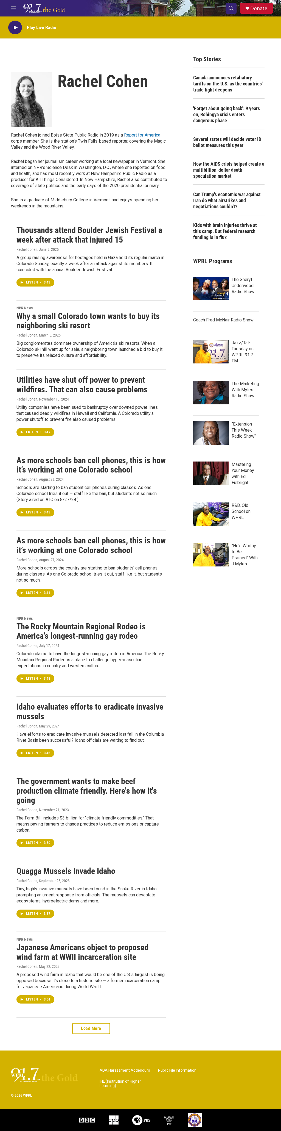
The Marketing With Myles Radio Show (245, 389)
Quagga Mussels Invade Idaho (65, 871)
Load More (91, 1028)
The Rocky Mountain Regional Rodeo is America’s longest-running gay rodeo (81, 631)
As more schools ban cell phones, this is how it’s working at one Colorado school (91, 465)
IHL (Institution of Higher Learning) (120, 1083)
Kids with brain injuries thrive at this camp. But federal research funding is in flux (225, 231)
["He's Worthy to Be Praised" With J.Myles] (211, 554)
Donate (258, 8)
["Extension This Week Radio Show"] (211, 433)
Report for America (142, 135)
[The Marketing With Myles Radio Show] (211, 392)
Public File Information (177, 1070)
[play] (15, 27)
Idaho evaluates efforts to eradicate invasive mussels (89, 711)
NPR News (24, 308)
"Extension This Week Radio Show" (244, 430)
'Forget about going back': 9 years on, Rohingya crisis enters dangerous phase (226, 114)
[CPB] (114, 1120)
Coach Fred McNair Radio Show (223, 320)
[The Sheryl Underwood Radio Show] (211, 288)
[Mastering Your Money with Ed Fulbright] (211, 473)
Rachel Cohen (26, 249)
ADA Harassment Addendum (125, 1070)
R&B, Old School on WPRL (241, 511)
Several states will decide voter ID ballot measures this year (227, 142)
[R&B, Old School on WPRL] (211, 514)
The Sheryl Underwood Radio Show (243, 285)
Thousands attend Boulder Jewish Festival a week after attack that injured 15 (89, 234)
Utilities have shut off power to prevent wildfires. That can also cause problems (82, 384)
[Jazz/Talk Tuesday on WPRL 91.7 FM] (211, 351)
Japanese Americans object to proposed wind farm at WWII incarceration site (82, 952)
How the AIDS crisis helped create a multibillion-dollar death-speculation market (228, 170)
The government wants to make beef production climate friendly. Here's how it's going (86, 790)
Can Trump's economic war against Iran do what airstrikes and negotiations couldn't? (227, 200)
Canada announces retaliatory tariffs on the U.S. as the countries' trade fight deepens (228, 84)
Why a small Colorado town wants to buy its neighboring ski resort (88, 320)
